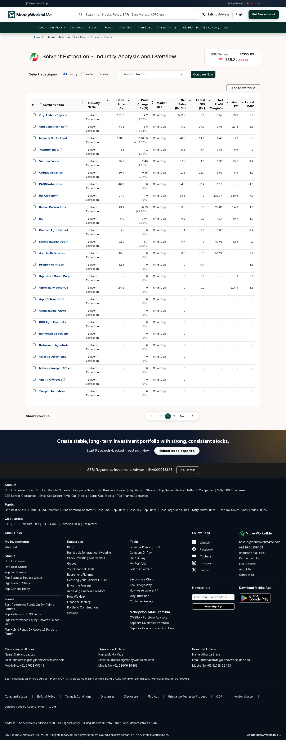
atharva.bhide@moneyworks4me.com (225, 660)
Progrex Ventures (51, 264)
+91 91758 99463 (218, 665)
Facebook (206, 549)
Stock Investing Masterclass (86, 558)
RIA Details (188, 470)
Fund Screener (49, 510)
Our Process (247, 564)
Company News (83, 490)
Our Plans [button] (56, 27)
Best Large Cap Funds (174, 510)
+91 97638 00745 (31, 665)
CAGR (54, 524)
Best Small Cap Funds (111, 510)
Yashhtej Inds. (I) (50, 149)
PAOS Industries (50, 184)
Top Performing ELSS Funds (23, 614)
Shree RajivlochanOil (53, 287)
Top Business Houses (111, 490)
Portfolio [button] (125, 27)
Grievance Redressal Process (187, 696)
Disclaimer (107, 696)
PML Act (153, 696)
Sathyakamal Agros (52, 310)
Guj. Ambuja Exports (53, 115)
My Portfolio (138, 563)
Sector (89, 74)
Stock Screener (15, 490)
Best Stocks (37, 490)
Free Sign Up (213, 606)
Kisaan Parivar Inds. (53, 207)
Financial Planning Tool (145, 547)
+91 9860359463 (251, 547)
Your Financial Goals (80, 569)
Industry (71, 74)
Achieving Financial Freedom (86, 591)
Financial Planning (79, 602)
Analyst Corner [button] (166, 27)
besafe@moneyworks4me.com (259, 542)
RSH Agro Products (52, 322)
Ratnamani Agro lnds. (54, 345)
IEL (41, 218)
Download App (38, 3)
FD (15, 524)
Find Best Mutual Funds (20, 510)
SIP (7, 524)
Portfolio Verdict (141, 569)
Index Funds (259, 510)
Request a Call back (252, 553)
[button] (201, 27)
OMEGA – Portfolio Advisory (148, 617)
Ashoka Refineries (51, 253)
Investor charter (243, 696)
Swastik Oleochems (52, 356)
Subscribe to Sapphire (177, 451)
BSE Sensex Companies (20, 495)
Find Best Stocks (16, 567)
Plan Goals (145, 27)
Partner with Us (249, 558)
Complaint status (16, 696)
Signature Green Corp (54, 276)
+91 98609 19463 (125, 665)
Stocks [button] (93, 27)
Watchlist (11, 547)
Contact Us (247, 574)
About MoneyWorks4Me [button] (263, 734)
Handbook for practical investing (89, 552)
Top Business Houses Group (23, 577)
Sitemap (72, 613)
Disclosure (131, 696)
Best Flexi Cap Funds (143, 510)
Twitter (204, 570)
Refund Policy (46, 696)
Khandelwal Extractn (53, 241)
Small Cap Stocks (51, 495)
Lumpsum (26, 524)
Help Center (235, 3)
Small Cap (159, 115)
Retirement (90, 524)
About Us (245, 569)
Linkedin (205, 542)
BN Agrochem (48, 195)
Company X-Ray (141, 552)
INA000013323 (160, 470)
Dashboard (77, 27)
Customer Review (141, 601)
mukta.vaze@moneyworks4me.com (130, 660)
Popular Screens (59, 490)
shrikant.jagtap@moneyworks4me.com (38, 660)
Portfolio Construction (82, 607)
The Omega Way (141, 585)
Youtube (205, 556)
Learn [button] (227, 27)
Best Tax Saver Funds (233, 510)
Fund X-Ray (138, 558)
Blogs (71, 547)
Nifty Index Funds (203, 510)
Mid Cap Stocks (76, 495)
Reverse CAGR (70, 524)
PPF (44, 524)
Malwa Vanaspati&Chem (55, 368)
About (41, 27)
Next (183, 416)
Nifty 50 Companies (200, 490)
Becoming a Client (142, 579)
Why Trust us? (139, 596)
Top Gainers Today (171, 490)
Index (104, 74)
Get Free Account (263, 14)
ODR (219, 696)
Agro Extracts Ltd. (51, 299)
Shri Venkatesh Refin (53, 126)
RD (37, 524)
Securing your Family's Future (87, 580)
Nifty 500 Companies (231, 490)
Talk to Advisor (218, 14)
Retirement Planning (80, 574)
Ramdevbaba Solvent (53, 333)
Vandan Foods (49, 161)
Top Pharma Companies (132, 495)
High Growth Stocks (142, 490)
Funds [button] (109, 27)
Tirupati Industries (52, 391)
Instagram (206, 563)
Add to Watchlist (243, 88)
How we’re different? (144, 590)
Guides (71, 563)
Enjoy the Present (79, 585)
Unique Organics (51, 172)
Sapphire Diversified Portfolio (149, 623)
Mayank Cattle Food (53, 138)
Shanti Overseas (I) (52, 379)
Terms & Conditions (78, 696)
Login (239, 14)
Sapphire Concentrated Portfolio (152, 628)
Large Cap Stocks (102, 495)
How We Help (76, 596)
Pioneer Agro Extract (53, 230)
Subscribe (253, 3)
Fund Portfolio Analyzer (78, 510)
